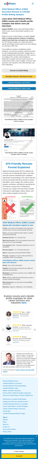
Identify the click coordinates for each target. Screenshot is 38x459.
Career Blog (6, 411)
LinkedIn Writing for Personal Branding (14, 386)
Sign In (5, 417)
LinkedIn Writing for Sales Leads (19, 88)
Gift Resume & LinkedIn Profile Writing (14, 399)
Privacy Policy (7, 431)
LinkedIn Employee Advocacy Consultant (15, 404)
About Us (5, 424)
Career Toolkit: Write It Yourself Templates (15, 406)
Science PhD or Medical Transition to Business (17, 393)
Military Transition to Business (12, 390)
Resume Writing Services (10, 381)
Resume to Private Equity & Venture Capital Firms (18, 395)
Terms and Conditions (9, 429)
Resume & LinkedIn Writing (19, 70)
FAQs (4, 422)
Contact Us (6, 427)
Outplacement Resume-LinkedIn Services (15, 401)
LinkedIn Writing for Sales (10, 388)
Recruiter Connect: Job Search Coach (19, 76)
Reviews (5, 419)
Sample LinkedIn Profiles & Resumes (14, 408)
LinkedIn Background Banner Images (14, 413)
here (24, 302)
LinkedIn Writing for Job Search (19, 82)
